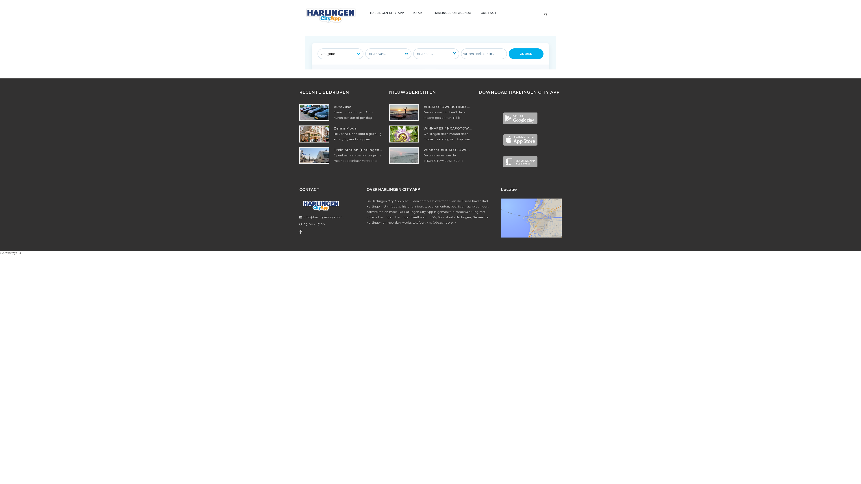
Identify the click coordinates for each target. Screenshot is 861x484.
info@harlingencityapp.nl (324, 217)
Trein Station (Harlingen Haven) (364, 150)
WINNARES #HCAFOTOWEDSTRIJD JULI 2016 (464, 128)
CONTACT (489, 13)
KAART (418, 13)
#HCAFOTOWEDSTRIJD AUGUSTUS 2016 (460, 107)
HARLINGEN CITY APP (387, 13)
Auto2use (342, 107)
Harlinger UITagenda (452, 13)
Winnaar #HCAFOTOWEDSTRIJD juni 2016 (462, 150)
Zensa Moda (345, 128)
